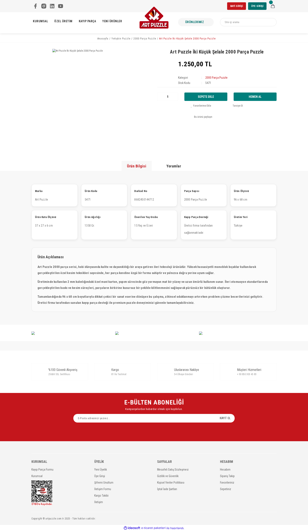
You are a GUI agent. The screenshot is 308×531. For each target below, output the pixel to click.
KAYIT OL (225, 418)
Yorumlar (173, 166)
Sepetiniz (225, 489)
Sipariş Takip (227, 476)
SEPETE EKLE (206, 96)
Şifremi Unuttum (103, 482)
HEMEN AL (255, 96)
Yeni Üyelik (100, 469)
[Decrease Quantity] (160, 97)
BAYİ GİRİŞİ (236, 6)
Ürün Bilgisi (136, 166)
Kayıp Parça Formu (42, 469)
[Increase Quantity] (175, 97)
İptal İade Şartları (167, 489)
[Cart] (273, 6)
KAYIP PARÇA (87, 21)
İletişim (98, 502)
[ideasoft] (132, 528)
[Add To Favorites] (201, 105)
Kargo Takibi (101, 495)
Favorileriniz (227, 482)
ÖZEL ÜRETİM (63, 21)
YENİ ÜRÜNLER (112, 21)
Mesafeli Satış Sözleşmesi (173, 469)
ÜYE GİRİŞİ (257, 6)
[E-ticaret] (153, 528)
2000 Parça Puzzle (216, 77)
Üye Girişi (99, 476)
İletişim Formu (102, 489)
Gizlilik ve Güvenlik (168, 476)
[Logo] (154, 18)
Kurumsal (37, 476)
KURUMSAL (40, 21)
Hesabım (225, 469)
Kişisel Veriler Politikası (170, 482)
